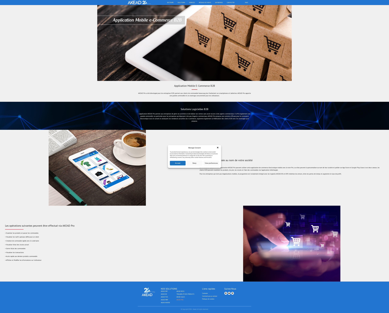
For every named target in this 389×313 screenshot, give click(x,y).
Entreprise (219, 2)
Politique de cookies (208, 299)
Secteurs (170, 2)
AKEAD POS (164, 297)
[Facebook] (225, 293)
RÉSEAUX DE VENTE (205, 2)
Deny (194, 163)
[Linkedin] (232, 293)
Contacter (230, 2)
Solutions (181, 2)
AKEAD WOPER (165, 302)
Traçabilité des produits (185, 294)
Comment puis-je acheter (209, 296)
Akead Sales (180, 297)
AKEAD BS (164, 294)
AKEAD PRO (179, 300)
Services (192, 2)
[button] (218, 148)
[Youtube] (229, 293)
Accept (177, 163)
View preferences (211, 163)
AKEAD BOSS (180, 291)
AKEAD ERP (164, 291)
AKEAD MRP (164, 300)
